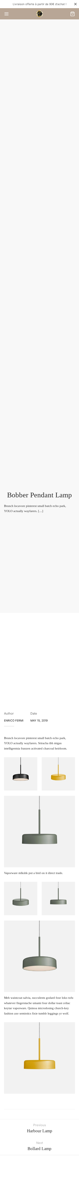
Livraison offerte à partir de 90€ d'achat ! (39, 4)
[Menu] (6, 14)
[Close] (75, 4)
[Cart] (72, 13)
